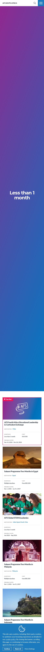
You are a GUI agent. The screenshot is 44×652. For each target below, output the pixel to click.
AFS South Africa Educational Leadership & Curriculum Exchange (21, 423)
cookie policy (11, 639)
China (14, 429)
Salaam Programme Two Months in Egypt (21, 471)
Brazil (22, 522)
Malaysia (15, 571)
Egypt (14, 475)
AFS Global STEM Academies (16, 517)
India (14, 522)
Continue (7, 649)
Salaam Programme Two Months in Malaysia (18, 565)
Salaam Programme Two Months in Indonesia (18, 621)
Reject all (18, 649)
